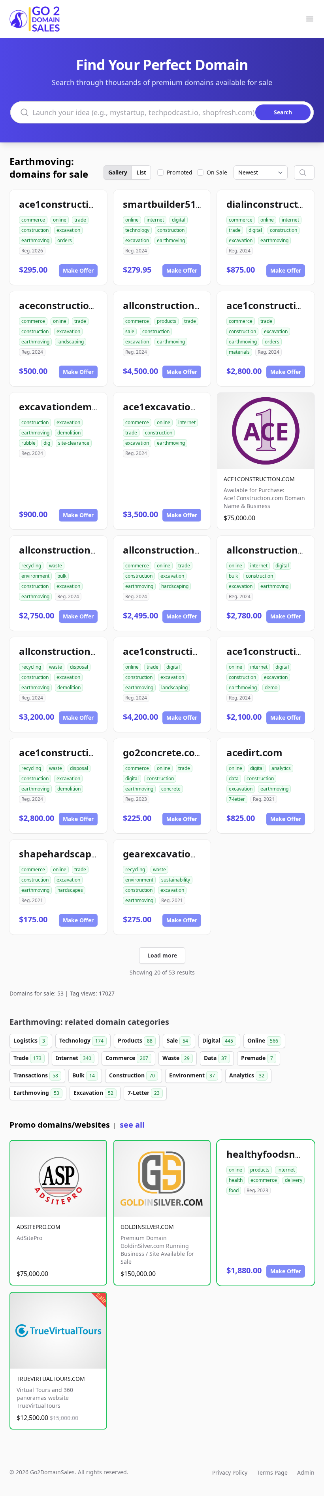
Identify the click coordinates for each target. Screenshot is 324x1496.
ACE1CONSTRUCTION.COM (259, 479)
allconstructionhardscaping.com (199, 549)
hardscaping (174, 586)
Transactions (35, 1075)
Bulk (83, 1075)
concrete (171, 788)
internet (155, 219)
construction (35, 230)
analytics (281, 768)
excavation (68, 230)
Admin (306, 1472)
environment (35, 576)
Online (262, 1040)
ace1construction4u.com (77, 203)
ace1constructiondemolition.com (97, 752)
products (166, 321)
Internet (73, 1058)
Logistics (29, 1040)
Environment (192, 1075)
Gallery (117, 172)
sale (129, 331)
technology (137, 230)
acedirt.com (254, 752)
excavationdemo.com (70, 406)
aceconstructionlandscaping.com (97, 305)
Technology (81, 1040)
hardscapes (70, 890)
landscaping (70, 341)
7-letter (237, 799)
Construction (132, 1075)
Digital (217, 1040)
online (59, 219)
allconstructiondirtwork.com (87, 549)
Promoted (179, 172)
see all (132, 1124)
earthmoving (35, 240)
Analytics (246, 1075)
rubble (28, 443)
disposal (79, 667)
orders (64, 240)
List (141, 172)
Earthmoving (36, 1092)
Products (135, 1040)
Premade (257, 1058)
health (236, 1180)
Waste (176, 1058)
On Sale (217, 172)
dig (46, 443)
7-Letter (144, 1092)
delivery (293, 1180)
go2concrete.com (163, 752)
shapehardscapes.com (71, 853)
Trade (27, 1058)
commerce (33, 219)
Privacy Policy (229, 1472)
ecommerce (264, 1180)
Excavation (93, 1092)
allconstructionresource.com (191, 305)
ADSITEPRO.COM (38, 1227)
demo (271, 687)
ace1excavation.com (171, 406)
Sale (177, 1040)
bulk (61, 576)
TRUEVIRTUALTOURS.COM (51, 1378)
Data (215, 1058)
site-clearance (73, 443)
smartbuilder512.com (173, 203)
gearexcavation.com (171, 853)
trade (80, 219)
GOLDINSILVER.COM (147, 1227)
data (234, 778)
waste (55, 565)
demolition (69, 432)
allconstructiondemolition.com (92, 651)
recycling (31, 565)
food (234, 1190)
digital (178, 219)
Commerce (126, 1058)
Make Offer (78, 270)
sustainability (175, 879)
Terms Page (272, 1472)
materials (239, 352)
